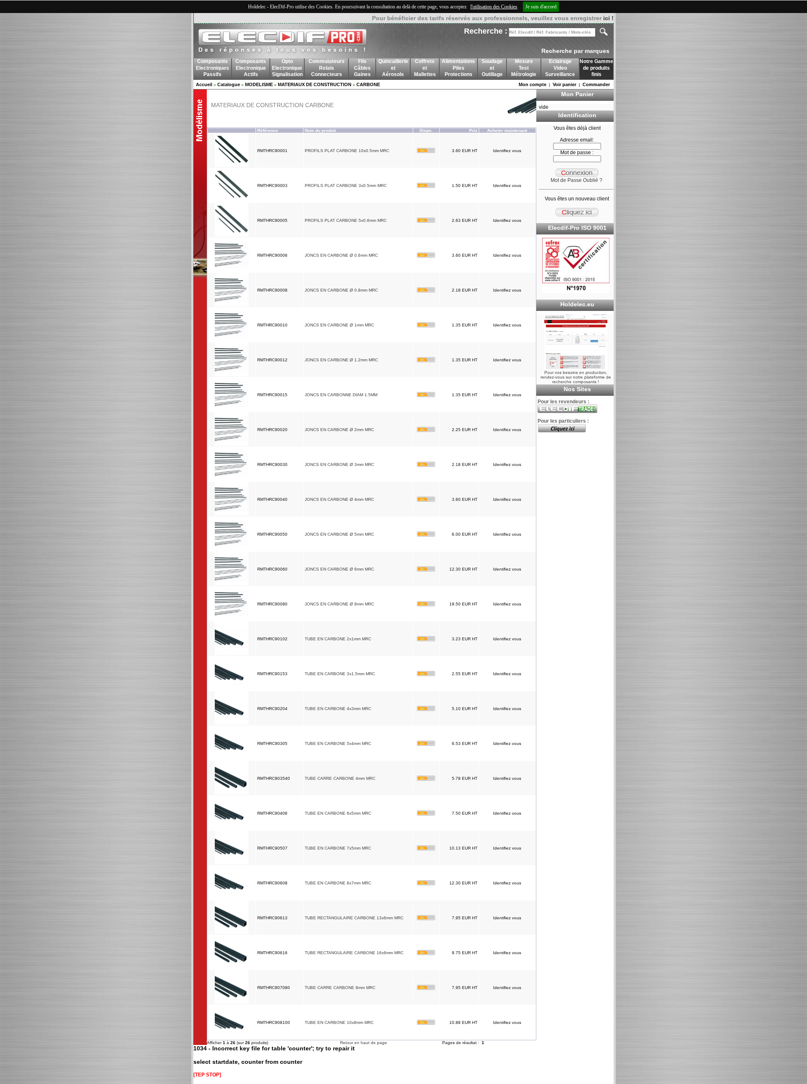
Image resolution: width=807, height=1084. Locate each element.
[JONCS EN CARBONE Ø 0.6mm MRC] (231, 270)
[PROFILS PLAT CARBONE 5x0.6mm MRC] (231, 235)
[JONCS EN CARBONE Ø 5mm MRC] (231, 549)
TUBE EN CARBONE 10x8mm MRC (339, 1022)
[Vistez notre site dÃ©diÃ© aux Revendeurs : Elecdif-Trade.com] (567, 411)
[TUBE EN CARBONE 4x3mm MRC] (231, 723)
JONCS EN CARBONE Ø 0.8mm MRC (341, 290)
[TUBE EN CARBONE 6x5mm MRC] (231, 828)
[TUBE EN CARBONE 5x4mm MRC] (231, 758)
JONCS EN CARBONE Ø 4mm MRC (339, 499)
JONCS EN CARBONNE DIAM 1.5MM (341, 394)
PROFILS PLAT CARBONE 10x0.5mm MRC (347, 150)
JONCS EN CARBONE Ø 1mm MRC (339, 325)
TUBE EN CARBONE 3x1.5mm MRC (340, 673)
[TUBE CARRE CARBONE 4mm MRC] (231, 793)
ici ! (608, 18)
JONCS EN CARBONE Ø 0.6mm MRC (341, 255)
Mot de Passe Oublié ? (576, 180)
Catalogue (228, 84)
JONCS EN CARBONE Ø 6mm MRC (339, 569)
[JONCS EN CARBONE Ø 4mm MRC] (231, 514)
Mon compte (532, 84)
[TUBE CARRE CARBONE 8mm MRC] (231, 1002)
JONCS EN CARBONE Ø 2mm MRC (339, 429)
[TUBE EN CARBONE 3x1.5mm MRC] (231, 688)
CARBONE (368, 84)
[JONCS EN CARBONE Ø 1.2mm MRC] (231, 374)
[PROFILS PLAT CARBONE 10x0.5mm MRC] (231, 165)
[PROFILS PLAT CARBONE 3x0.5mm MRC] (231, 200)
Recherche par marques (575, 50)
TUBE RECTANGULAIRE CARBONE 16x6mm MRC (354, 952)
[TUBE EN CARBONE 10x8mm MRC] (231, 1037)
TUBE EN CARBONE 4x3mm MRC (338, 708)
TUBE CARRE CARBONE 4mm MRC (340, 778)
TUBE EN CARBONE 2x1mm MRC (338, 639)
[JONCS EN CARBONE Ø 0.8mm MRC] (231, 305)
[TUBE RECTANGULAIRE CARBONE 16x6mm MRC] (231, 967)
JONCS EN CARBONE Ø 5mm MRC (339, 534)
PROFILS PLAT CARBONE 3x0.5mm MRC (346, 185)
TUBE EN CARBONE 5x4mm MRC (338, 743)
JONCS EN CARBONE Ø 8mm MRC (339, 604)
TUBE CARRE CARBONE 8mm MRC (340, 987)
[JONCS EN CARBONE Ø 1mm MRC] (231, 339)
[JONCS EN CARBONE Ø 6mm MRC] (231, 583)
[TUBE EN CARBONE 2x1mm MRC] (231, 653)
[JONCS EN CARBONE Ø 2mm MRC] (231, 444)
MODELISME (259, 84)
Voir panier (564, 84)
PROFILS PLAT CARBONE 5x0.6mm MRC (346, 220)
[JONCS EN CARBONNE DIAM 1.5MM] (231, 409)
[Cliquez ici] (562, 431)
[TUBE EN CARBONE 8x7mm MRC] (231, 897)
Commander (596, 84)
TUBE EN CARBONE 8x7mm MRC (338, 883)
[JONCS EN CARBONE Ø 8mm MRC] (231, 618)
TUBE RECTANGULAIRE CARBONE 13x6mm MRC (354, 918)
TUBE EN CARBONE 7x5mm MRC (338, 848)
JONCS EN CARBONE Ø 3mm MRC (339, 464)
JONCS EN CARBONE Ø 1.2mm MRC (341, 360)
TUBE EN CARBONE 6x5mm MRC (338, 813)
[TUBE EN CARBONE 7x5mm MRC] (231, 862)
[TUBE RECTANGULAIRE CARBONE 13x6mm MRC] (231, 932)
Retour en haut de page (363, 1042)
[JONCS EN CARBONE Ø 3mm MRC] (231, 479)
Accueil (204, 84)
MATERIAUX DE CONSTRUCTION (314, 84)
